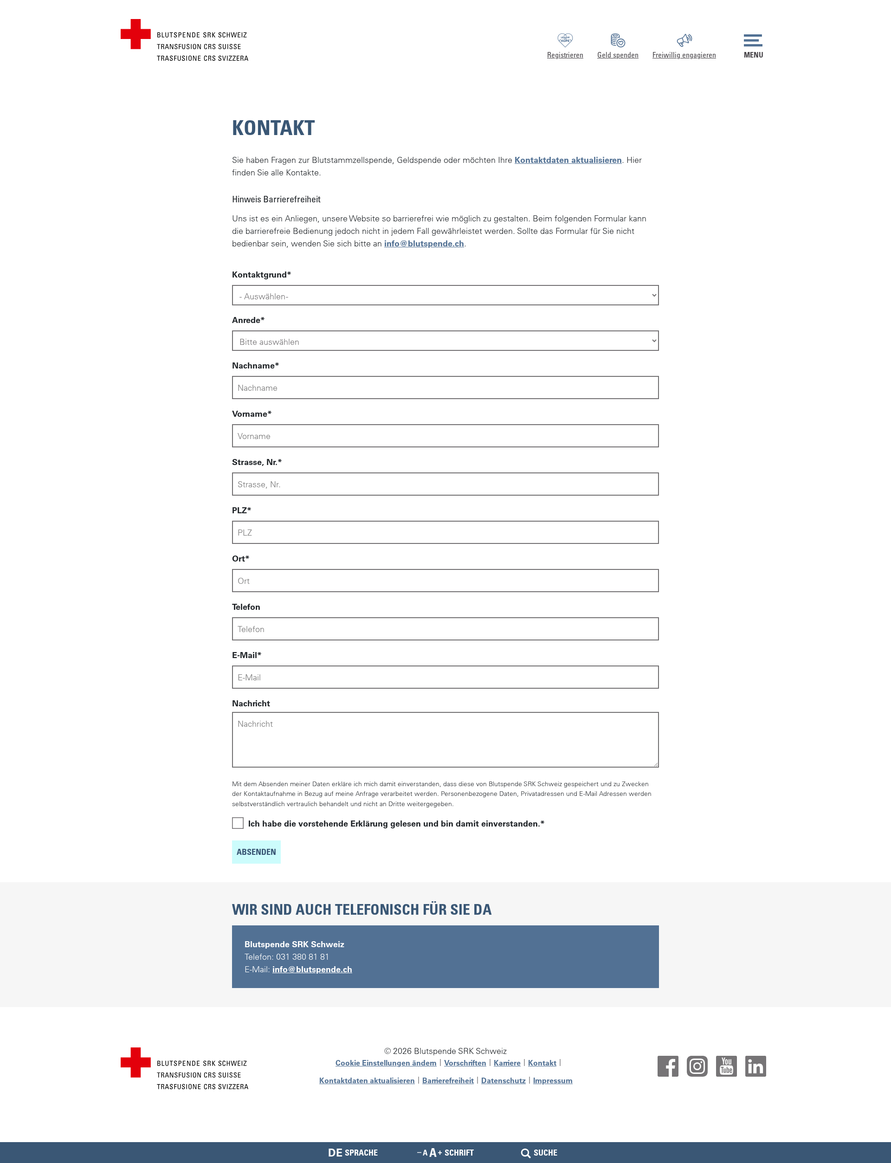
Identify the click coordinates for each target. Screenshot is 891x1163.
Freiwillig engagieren (684, 54)
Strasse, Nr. (255, 462)
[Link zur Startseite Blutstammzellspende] (184, 38)
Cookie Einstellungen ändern (386, 1062)
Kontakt (542, 1062)
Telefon (246, 606)
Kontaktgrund (259, 274)
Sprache (353, 1152)
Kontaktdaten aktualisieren (568, 160)
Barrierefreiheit (448, 1080)
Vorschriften (465, 1062)
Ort (238, 558)
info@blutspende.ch (424, 243)
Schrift (459, 1152)
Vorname (249, 413)
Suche (545, 1152)
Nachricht (251, 703)
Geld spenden (618, 54)
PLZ (239, 510)
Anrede (246, 320)
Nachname (253, 365)
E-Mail (244, 655)
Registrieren (565, 54)
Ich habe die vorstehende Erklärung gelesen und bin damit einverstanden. (394, 823)
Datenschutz (503, 1080)
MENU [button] (753, 54)
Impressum (553, 1080)
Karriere (507, 1062)
